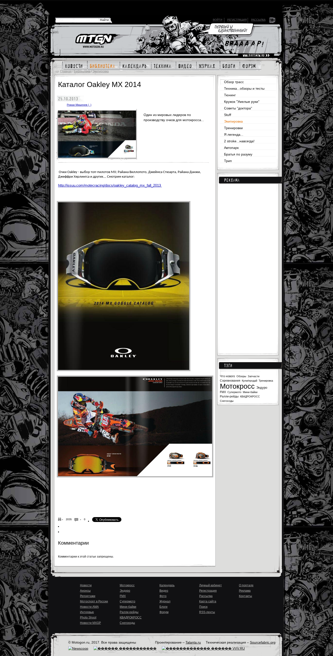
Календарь (167, 585)
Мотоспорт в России (94, 601)
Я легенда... (233, 134)
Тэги (228, 365)
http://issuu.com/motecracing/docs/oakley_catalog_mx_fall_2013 (110, 185)
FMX (223, 392)
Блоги (163, 606)
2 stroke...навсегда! (239, 141)
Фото (162, 596)
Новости (86, 585)
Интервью (87, 612)
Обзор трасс (234, 82)
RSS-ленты (207, 612)
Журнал (164, 601)
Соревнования (230, 380)
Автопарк (231, 148)
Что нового (227, 376)
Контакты (245, 596)
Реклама (232, 180)
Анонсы (85, 590)
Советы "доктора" (238, 108)
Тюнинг (230, 95)
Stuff (227, 115)
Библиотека (82, 71)
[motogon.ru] (97, 41)
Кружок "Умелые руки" (241, 102)
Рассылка (258, 19)
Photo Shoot (88, 617)
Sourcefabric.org (262, 642)
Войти (217, 19)
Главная (66, 71)
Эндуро (261, 387)
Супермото (234, 392)
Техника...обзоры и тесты (244, 88)
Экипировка (100, 71)
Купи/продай (249, 380)
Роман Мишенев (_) (79, 104)
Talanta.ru (193, 642)
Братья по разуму (238, 154)
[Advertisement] (248, 266)
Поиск (203, 606)
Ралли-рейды (229, 396)
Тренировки (233, 128)
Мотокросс (237, 386)
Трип (228, 161)
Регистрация (237, 19)
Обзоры (241, 376)
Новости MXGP (90, 623)
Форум (163, 612)
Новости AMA (89, 606)
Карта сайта (207, 601)
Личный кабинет (210, 585)
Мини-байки (250, 392)
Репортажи (87, 596)
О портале (246, 585)
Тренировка (266, 380)
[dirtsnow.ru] (256, 55)
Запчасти (253, 376)
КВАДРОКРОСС (250, 396)
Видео (163, 590)
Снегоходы (227, 400)
